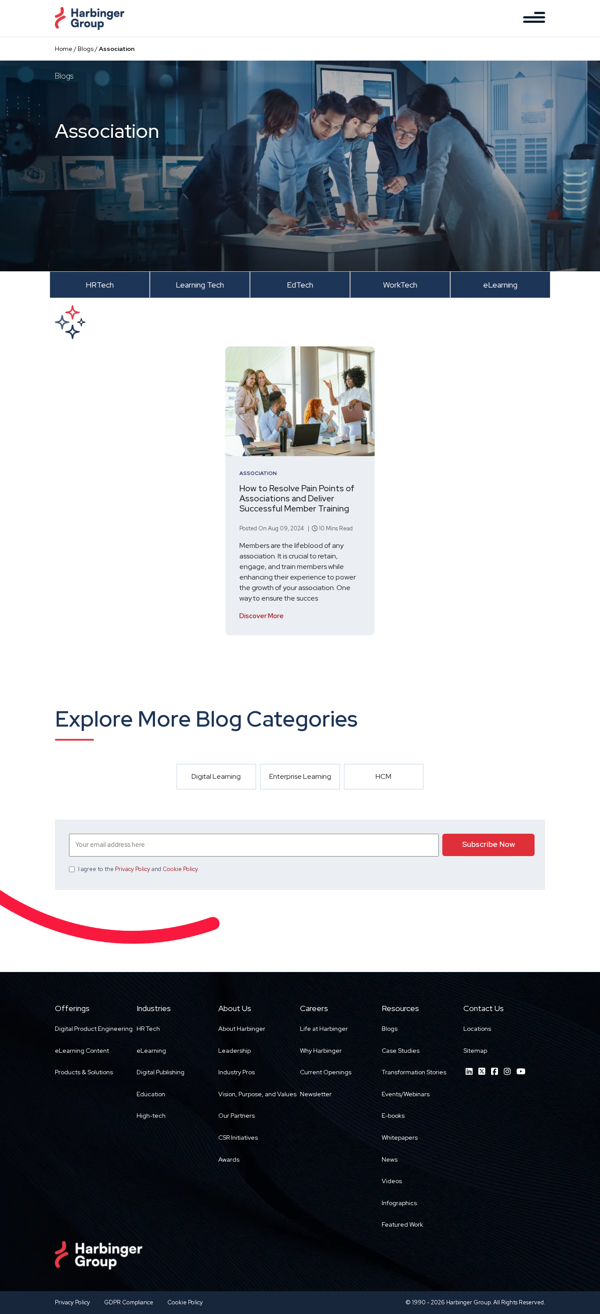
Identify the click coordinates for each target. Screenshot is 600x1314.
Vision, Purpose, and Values (257, 1094)
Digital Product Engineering (94, 1029)
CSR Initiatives (238, 1137)
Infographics (399, 1203)
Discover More (261, 616)
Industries (154, 1008)
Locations (477, 1029)
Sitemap (475, 1051)
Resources (400, 1008)
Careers (314, 1008)
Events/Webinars (406, 1094)
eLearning (151, 1051)
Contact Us (483, 1008)
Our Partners (236, 1116)
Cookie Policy (180, 869)
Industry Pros (236, 1072)
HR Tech (148, 1029)
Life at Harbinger (324, 1029)
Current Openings (325, 1072)
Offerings (72, 1008)
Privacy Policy (132, 869)
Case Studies (400, 1051)
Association (258, 473)
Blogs (86, 49)
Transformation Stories (414, 1072)
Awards (228, 1159)
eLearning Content (82, 1051)
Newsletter (316, 1094)
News (390, 1159)
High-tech (151, 1116)
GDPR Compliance (128, 1302)
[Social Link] (469, 1071)
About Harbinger (241, 1029)
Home (63, 49)
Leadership (234, 1051)
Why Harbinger (321, 1051)
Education (151, 1094)
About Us (234, 1008)
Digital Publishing (160, 1072)
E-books (393, 1116)
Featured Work (402, 1224)
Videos (392, 1181)
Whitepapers (400, 1137)
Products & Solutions (84, 1072)
